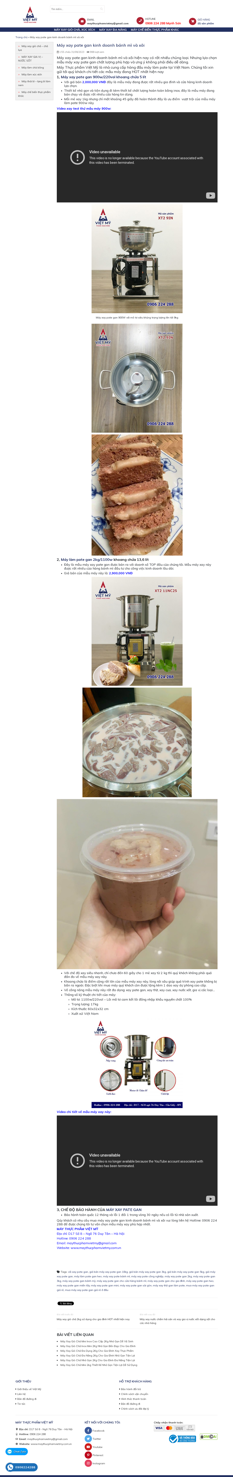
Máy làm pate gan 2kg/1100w (87, 559)
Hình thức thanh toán (133, 1399)
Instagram (98, 1463)
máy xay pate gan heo (200, 1281)
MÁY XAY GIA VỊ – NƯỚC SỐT (30, 58)
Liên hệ (21, 1394)
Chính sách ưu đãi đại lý (135, 1408)
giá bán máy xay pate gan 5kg (185, 1271)
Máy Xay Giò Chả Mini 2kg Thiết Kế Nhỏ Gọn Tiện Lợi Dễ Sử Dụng (98, 1365)
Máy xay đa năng (113, 29)
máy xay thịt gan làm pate (169, 1285)
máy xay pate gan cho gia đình (166, 1281)
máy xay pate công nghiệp (147, 1276)
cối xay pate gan (78, 1271)
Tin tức (21, 1403)
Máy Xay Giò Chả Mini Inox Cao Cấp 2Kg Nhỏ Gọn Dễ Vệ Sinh (96, 1341)
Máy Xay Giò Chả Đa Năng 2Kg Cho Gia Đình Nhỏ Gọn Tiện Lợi (97, 1355)
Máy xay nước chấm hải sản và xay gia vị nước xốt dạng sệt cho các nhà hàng (177, 1321)
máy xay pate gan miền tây (73, 1285)
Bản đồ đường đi (26, 1399)
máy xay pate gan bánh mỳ (79, 1281)
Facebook (98, 1430)
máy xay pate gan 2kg (178, 1276)
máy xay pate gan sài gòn (136, 1285)
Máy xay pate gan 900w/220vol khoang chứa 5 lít (103, 77)
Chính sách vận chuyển (134, 1394)
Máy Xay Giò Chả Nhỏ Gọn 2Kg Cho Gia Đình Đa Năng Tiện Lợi (97, 1360)
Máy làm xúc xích (32, 74)
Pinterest (97, 1455)
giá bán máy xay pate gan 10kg (108, 1271)
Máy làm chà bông (33, 67)
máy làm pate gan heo (88, 1276)
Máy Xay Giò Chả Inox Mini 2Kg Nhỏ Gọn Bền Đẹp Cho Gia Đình (98, 1346)
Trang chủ (21, 37)
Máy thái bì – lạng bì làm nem (34, 83)
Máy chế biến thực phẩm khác (155, 29)
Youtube (97, 1447)
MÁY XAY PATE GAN (124, 1209)
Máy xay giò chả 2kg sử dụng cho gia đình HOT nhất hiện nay (93, 1319)
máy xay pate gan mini (105, 1285)
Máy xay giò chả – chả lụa (33, 48)
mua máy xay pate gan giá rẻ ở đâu (86, 1290)
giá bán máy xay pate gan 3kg (147, 1271)
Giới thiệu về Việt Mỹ (29, 1389)
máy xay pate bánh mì (116, 1276)
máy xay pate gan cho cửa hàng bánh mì (121, 1281)
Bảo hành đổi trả (131, 1389)
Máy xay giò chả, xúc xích (74, 29)
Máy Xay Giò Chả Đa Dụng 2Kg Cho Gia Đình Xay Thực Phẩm (97, 1350)
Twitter (96, 1439)
